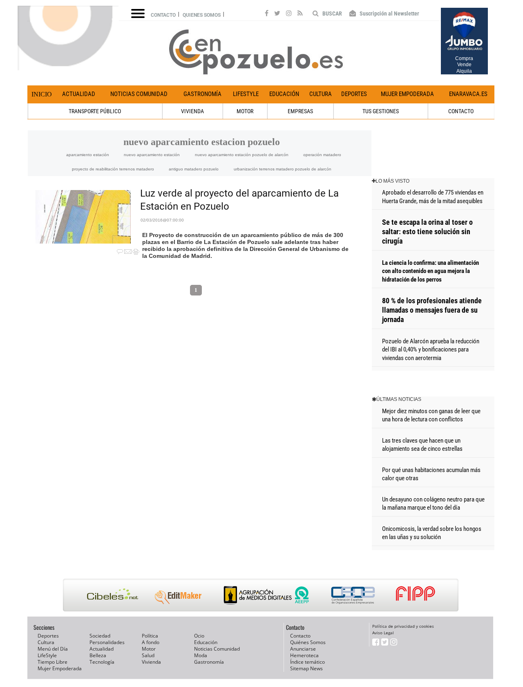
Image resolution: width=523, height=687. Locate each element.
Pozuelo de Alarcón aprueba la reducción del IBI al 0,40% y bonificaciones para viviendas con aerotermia (430, 350)
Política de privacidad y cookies (403, 626)
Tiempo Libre (52, 661)
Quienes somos (202, 15)
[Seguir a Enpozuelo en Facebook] (266, 14)
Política (150, 635)
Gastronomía (202, 94)
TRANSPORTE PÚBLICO (95, 111)
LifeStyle (246, 94)
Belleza (97, 655)
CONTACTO (461, 111)
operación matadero (322, 154)
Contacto (163, 15)
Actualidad (78, 94)
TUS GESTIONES (380, 111)
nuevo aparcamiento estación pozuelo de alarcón (241, 154)
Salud (148, 655)
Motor (149, 648)
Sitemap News (306, 668)
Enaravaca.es (468, 94)
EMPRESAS (300, 111)
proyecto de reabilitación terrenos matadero (113, 169)
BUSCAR (331, 13)
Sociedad (99, 635)
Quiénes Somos (308, 642)
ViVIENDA (192, 111)
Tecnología (101, 661)
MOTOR (245, 111)
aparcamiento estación (87, 154)
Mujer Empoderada (407, 94)
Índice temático (307, 661)
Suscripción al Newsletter (388, 13)
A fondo (150, 642)
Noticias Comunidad (139, 94)
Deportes (354, 94)
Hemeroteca (304, 655)
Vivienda (151, 661)
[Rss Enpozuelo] (300, 14)
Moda (200, 655)
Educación (284, 94)
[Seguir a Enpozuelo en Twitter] (277, 14)
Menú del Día (53, 648)
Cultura (320, 94)
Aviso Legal (383, 633)
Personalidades (107, 642)
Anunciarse (303, 648)
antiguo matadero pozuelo (194, 169)
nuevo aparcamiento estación (152, 154)
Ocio (199, 635)
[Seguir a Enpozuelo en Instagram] (289, 14)
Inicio (41, 94)
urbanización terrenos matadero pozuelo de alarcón (282, 169)
